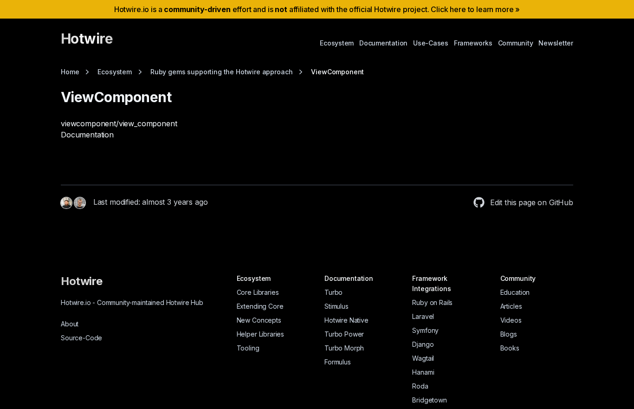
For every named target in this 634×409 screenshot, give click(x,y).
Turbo (333, 292)
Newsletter (555, 43)
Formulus (337, 362)
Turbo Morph (344, 348)
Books (509, 348)
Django (422, 344)
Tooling (248, 348)
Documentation (383, 43)
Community (515, 43)
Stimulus (336, 306)
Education (515, 292)
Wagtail (423, 358)
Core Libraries (258, 292)
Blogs (508, 334)
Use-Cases (430, 43)
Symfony (425, 330)
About (69, 324)
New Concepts (259, 320)
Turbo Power (344, 334)
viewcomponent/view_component (119, 123)
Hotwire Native (346, 320)
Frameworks (473, 43)
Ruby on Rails (432, 302)
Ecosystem (337, 43)
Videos (511, 320)
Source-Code (81, 338)
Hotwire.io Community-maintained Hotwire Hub (132, 302)
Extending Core (260, 306)
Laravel (423, 316)
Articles (511, 306)
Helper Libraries (260, 334)
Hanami (423, 372)
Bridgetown (429, 400)
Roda (420, 386)
